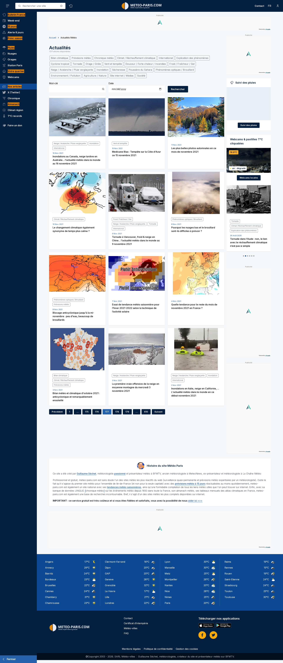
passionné (120, 473)
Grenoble (110, 585)
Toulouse (229, 597)
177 (107, 411)
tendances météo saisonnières (124, 487)
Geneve (109, 579)
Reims (227, 561)
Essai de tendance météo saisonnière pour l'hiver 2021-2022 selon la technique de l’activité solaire (135, 308)
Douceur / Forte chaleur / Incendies (145, 63)
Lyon (167, 561)
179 (127, 411)
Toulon (228, 591)
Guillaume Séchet (86, 473)
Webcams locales (249, 177)
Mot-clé (53, 83)
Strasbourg (230, 585)
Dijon (108, 567)
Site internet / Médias (122, 75)
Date (111, 83)
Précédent (57, 411)
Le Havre (110, 591)
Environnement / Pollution (65, 75)
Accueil (52, 37)
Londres (109, 602)
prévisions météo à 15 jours (190, 483)
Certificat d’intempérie (136, 623)
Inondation (102, 69)
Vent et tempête (113, 63)
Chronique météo (104, 58)
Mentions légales (131, 648)
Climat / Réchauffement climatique (136, 58)
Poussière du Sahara (140, 69)
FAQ (126, 633)
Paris (167, 602)
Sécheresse (118, 69)
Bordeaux (50, 579)
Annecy (49, 567)
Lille (107, 597)
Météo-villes (130, 628)
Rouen (228, 573)
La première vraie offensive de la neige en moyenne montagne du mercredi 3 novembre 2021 (135, 387)
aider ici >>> (195, 500)
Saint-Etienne (231, 579)
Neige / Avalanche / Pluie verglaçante (72, 69)
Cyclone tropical (60, 63)
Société (141, 75)
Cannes (49, 591)
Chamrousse (52, 602)
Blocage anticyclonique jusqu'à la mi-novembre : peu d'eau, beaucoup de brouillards (73, 316)
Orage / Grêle (93, 63)
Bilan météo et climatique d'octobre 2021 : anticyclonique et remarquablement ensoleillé (76, 397)
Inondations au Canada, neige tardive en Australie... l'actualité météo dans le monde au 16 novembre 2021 (76, 160)
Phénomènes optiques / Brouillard (175, 69)
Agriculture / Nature (95, 75)
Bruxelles (50, 585)
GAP (107, 573)
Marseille (170, 567)
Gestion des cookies (187, 648)
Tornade (77, 63)
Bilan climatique (59, 58)
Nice (167, 591)
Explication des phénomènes (192, 58)
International (166, 58)
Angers (49, 561)
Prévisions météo (81, 58)
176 (97, 411)
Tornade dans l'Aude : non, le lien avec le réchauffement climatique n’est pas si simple (248, 242)
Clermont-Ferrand (115, 561)
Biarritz (49, 573)
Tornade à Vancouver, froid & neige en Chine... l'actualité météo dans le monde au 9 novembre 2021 (136, 240)
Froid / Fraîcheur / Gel (182, 63)
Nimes (168, 597)
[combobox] (40, 6)
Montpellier (171, 579)
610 (146, 411)
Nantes (169, 585)
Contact (259, 5)
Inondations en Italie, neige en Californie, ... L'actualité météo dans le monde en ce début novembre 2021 (195, 392)
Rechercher (178, 89)
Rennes (228, 567)
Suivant (158, 411)
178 (117, 411)
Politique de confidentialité (158, 648)
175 (87, 411)
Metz (167, 573)
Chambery (51, 597)
